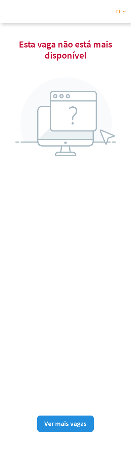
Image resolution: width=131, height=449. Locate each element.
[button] (121, 11)
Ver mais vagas (65, 423)
